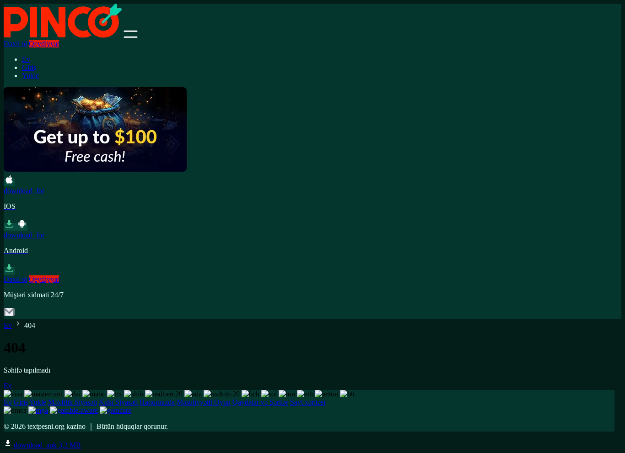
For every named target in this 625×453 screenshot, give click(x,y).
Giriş (29, 67)
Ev (26, 59)
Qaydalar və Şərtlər (260, 402)
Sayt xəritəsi (307, 402)
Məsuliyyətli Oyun (204, 402)
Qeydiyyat (44, 43)
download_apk (46, 445)
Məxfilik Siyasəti (72, 402)
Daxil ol (15, 43)
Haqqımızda (157, 402)
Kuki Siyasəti (118, 402)
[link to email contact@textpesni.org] (9, 315)
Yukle (30, 75)
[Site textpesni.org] (63, 35)
